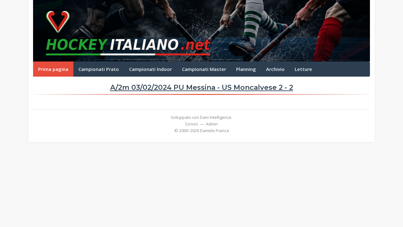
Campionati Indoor (150, 69)
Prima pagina (53, 69)
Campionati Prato (98, 69)
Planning (246, 69)
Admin (212, 124)
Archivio (275, 69)
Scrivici (191, 124)
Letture (303, 69)
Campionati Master (204, 69)
